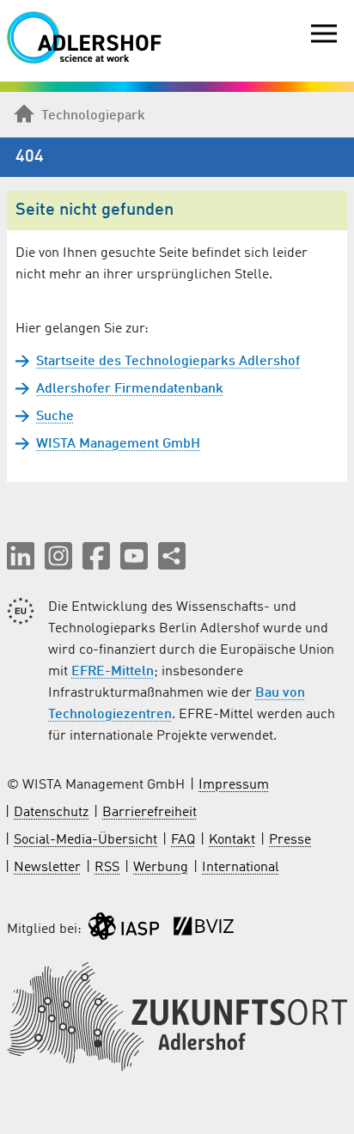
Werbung (160, 868)
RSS (107, 868)
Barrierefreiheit (149, 813)
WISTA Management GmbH (118, 444)
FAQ (183, 840)
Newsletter (47, 868)
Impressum (233, 785)
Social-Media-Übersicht (85, 840)
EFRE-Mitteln (112, 672)
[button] (21, 556)
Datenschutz (51, 813)
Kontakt (232, 840)
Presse (290, 840)
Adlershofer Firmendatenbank (129, 389)
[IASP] (124, 930)
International (240, 868)
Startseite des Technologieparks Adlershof (168, 362)
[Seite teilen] (172, 556)
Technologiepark (93, 116)
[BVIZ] (203, 930)
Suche (55, 417)
